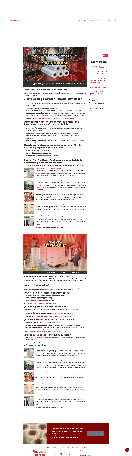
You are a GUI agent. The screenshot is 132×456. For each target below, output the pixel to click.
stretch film (83, 272)
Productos (85, 20)
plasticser (27, 49)
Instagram (38, 229)
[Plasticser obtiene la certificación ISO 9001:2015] (29, 173)
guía (79, 272)
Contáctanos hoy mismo (32, 165)
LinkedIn (26, 229)
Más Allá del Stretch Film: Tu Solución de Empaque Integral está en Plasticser (56, 192)
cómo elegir (75, 272)
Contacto (109, 20)
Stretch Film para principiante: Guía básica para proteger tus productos (48, 276)
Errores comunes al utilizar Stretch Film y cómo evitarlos (52, 332)
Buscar (92, 50)
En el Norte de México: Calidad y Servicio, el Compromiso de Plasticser (54, 180)
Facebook (32, 229)
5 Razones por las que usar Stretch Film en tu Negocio (41, 303)
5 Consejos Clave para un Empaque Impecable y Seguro (50, 204)
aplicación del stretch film (50, 272)
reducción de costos (76, 83)
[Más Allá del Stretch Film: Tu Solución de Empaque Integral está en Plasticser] (29, 197)
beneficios (42, 83)
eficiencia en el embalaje (52, 83)
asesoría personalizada (46, 337)
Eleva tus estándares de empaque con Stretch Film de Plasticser (46, 90)
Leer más (74, 175)
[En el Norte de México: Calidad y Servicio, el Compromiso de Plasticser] (29, 185)
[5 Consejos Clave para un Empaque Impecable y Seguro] (29, 209)
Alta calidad (37, 83)
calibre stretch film (66, 272)
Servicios (92, 20)
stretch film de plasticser (44, 85)
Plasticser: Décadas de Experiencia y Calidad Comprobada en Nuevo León (55, 216)
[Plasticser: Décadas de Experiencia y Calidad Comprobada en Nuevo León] (29, 221)
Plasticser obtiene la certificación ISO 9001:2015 (48, 168)
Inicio (79, 20)
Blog (104, 20)
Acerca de (98, 20)
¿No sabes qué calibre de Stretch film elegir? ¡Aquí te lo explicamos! (55, 118)
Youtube (44, 229)
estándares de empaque (64, 83)
